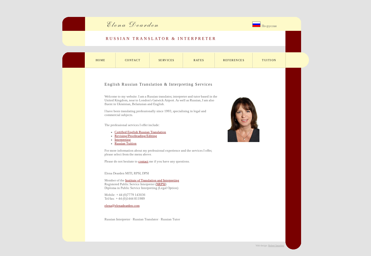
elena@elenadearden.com (122, 205)
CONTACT (133, 60)
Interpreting (123, 140)
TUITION (269, 60)
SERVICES (166, 60)
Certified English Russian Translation (140, 132)
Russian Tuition (126, 143)
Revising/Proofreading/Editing (136, 136)
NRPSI (160, 184)
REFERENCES (233, 60)
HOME (100, 60)
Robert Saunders (276, 245)
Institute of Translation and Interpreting (152, 180)
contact (143, 161)
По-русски (269, 26)
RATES (199, 60)
